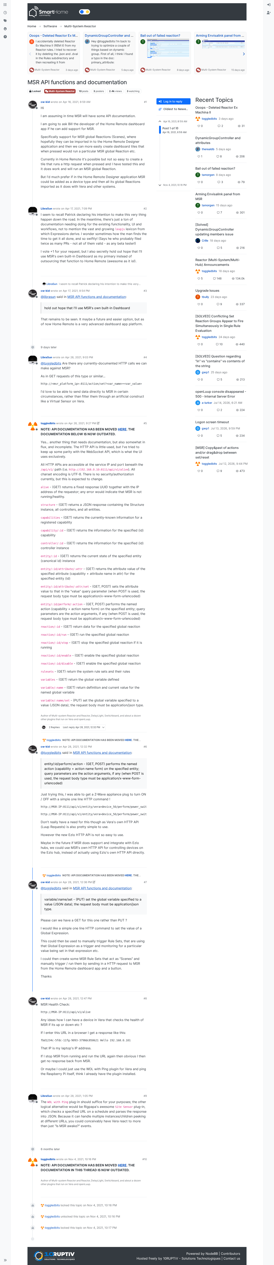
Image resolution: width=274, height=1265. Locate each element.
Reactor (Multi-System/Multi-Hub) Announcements (217, 262)
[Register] (268, 13)
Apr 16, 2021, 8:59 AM (76, 101)
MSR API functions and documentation (96, 297)
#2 (145, 208)
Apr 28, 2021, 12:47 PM (77, 998)
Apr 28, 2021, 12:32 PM (77, 746)
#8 (145, 998)
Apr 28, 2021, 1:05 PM (79, 1095)
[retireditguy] (197, 118)
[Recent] (5, 13)
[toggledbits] (197, 271)
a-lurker (207, 402)
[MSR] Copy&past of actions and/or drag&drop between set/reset (217, 452)
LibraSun (46, 208)
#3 (145, 290)
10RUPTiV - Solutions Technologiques (191, 1258)
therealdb (208, 149)
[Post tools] (143, 197)
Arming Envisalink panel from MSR (222, 35)
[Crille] (197, 240)
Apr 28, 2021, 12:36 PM (77, 882)
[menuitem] (268, 5)
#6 (145, 746)
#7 (145, 882)
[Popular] (5, 29)
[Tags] (5, 21)
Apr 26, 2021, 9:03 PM (79, 357)
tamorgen (208, 174)
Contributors (230, 1254)
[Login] (268, 5)
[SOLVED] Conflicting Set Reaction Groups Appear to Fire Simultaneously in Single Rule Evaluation (219, 323)
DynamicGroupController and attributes (115, 35)
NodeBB (212, 1254)
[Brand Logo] (52, 12)
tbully (205, 297)
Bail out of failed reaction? (160, 35)
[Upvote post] (128, 197)
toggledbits (48, 423)
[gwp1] (197, 337)
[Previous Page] (30, 54)
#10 (144, 1159)
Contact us (231, 1258)
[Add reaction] (121, 197)
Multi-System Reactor (47, 69)
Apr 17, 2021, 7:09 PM (78, 208)
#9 (145, 1095)
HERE (122, 429)
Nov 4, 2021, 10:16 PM (82, 1159)
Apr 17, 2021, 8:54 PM (76, 290)
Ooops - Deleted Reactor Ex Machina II (58, 35)
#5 (145, 423)
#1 (145, 101)
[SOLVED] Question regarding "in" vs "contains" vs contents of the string (220, 361)
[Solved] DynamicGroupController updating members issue (214, 229)
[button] (5, 1260)
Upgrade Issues (207, 290)
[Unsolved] (5, 37)
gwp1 (205, 372)
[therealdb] (197, 149)
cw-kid (45, 101)
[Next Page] (244, 54)
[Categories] (5, 5)
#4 (145, 357)
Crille (205, 240)
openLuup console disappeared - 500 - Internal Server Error (220, 394)
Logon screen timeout (212, 422)
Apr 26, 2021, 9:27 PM (82, 423)
